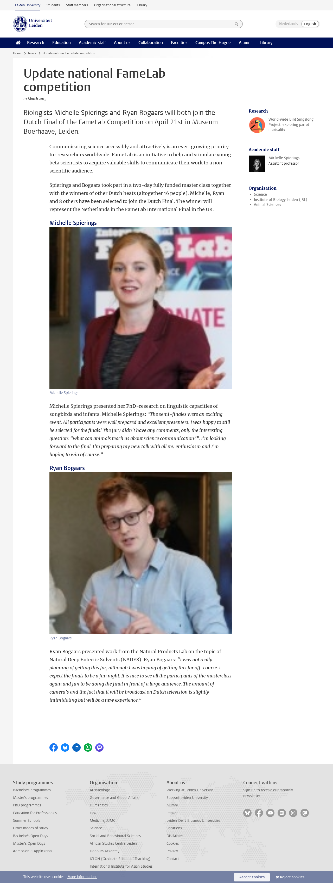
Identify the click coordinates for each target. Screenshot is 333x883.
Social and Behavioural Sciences (115, 835)
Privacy (172, 851)
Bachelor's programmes (32, 790)
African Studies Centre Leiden (113, 843)
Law (93, 813)
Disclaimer (174, 835)
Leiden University (27, 5)
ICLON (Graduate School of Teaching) (120, 858)
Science (260, 194)
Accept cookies (252, 877)
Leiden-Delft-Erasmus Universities (193, 820)
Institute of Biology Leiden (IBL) (280, 199)
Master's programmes (30, 797)
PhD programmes (27, 805)
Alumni (245, 42)
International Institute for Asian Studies (121, 866)
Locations (174, 828)
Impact (172, 813)
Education (61, 42)
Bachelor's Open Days (30, 835)
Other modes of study (30, 828)
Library (142, 5)
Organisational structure (112, 5)
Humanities (99, 805)
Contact (172, 858)
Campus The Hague (213, 42)
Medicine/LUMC (102, 820)
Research (35, 42)
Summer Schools (26, 820)
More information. (82, 876)
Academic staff (92, 42)
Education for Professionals (35, 813)
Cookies (172, 843)
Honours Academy (104, 851)
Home (17, 53)
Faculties (179, 42)
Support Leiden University (187, 797)
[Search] (236, 24)
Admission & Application (32, 851)
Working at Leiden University (189, 790)
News (32, 53)
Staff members (77, 5)
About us (122, 42)
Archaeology (100, 790)
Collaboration (150, 42)
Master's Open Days (29, 843)
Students (53, 5)
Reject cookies (292, 877)
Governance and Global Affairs (114, 797)
